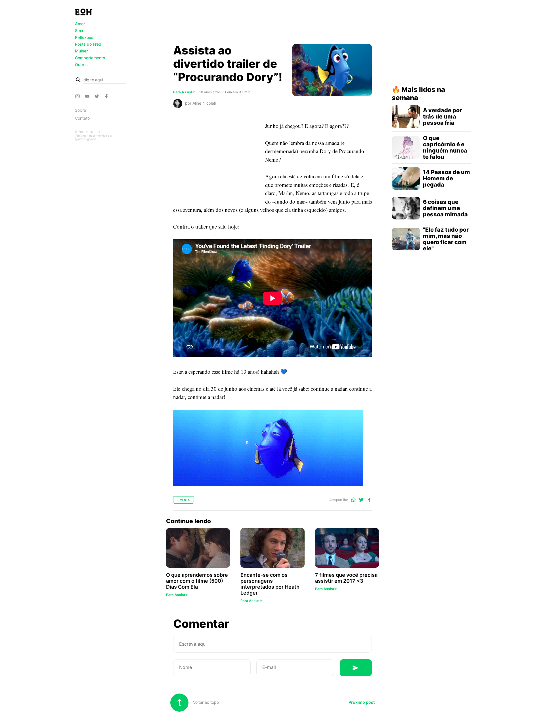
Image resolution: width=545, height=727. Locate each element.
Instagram (78, 96)
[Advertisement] (272, 23)
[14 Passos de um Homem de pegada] (406, 178)
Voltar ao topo (205, 702)
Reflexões (84, 37)
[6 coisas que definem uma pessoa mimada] (406, 208)
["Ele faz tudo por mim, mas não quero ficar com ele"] (406, 239)
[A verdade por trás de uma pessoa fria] (406, 116)
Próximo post (362, 702)
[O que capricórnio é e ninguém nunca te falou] (406, 147)
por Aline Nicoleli (200, 103)
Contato (82, 118)
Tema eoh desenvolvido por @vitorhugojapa (93, 137)
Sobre (80, 110)
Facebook (107, 96)
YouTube (88, 96)
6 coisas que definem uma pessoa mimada (445, 208)
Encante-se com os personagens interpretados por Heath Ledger (269, 584)
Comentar (183, 500)
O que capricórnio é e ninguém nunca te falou (445, 147)
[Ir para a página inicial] (83, 11)
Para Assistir (184, 92)
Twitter (97, 96)
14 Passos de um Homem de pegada (446, 178)
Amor (80, 23)
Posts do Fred (88, 44)
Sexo (79, 30)
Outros (81, 64)
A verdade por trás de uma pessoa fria (442, 116)
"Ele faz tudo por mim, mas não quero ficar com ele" (446, 239)
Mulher (81, 50)
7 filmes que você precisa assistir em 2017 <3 (346, 578)
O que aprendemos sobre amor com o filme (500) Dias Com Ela (197, 581)
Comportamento (90, 57)
